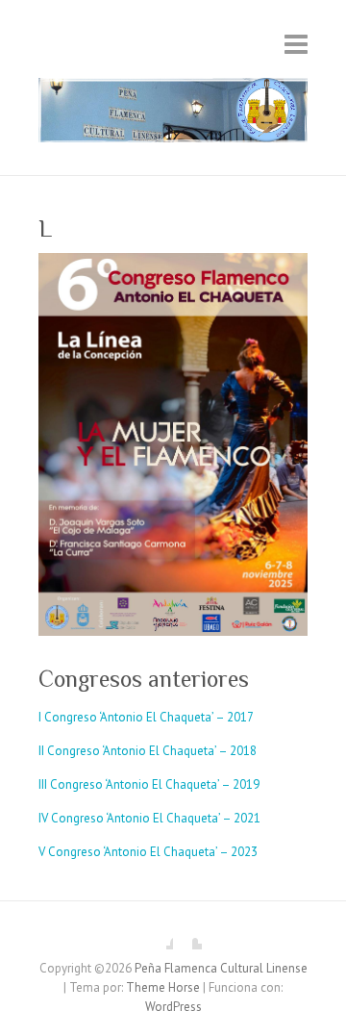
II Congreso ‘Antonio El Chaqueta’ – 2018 (147, 751)
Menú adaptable (296, 44)
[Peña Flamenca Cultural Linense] (173, 114)
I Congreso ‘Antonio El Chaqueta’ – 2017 (146, 717)
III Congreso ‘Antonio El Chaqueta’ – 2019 (149, 784)
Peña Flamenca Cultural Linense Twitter (187, 935)
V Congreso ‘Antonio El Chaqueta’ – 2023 (148, 852)
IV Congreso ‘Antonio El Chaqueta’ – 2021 (149, 818)
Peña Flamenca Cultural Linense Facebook (158, 935)
